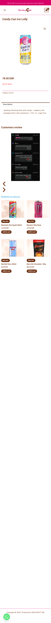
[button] (45, 29)
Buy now (5, 221)
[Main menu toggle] (4, 10)
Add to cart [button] (6, 232)
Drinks (11, 93)
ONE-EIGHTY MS (38, 612)
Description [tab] (7, 104)
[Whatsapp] (6, 617)
